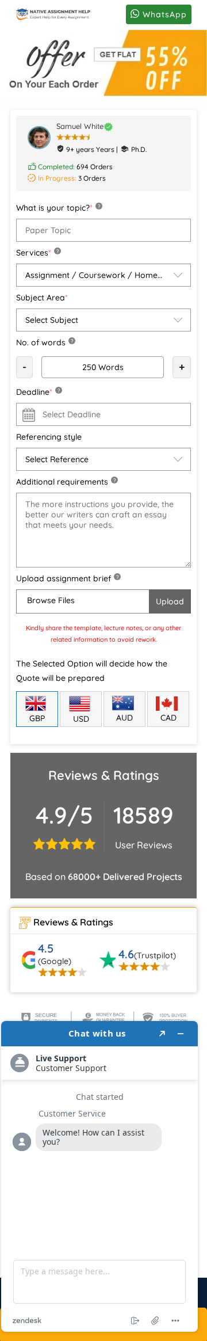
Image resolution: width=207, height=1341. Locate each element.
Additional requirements (66, 482)
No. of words (44, 342)
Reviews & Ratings (73, 922)
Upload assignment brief (67, 578)
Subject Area (42, 297)
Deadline (38, 392)
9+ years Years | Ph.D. (106, 149)
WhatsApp (163, 14)
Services (37, 252)
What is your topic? (58, 208)
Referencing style (49, 437)
